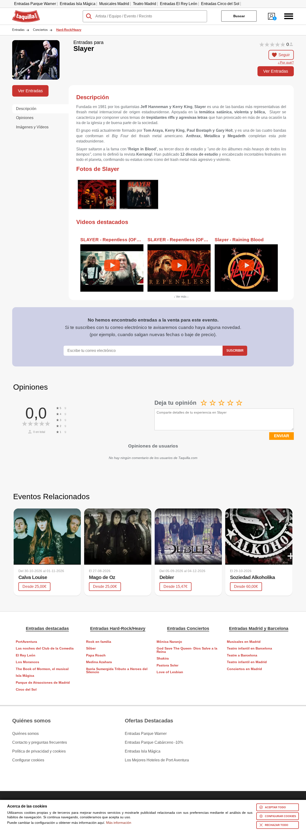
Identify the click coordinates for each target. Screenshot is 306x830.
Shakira (163, 658)
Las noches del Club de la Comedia (45, 648)
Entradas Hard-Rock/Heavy (117, 628)
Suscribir (234, 350)
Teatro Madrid (144, 4)
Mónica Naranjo (169, 642)
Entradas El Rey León (178, 4)
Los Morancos (27, 662)
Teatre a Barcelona (242, 655)
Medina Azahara (99, 662)
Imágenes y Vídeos (32, 127)
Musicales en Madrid (244, 642)
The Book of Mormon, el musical (42, 669)
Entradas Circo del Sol (220, 4)
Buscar (239, 16)
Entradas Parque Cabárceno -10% (154, 742)
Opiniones (24, 118)
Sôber (91, 648)
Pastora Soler (167, 665)
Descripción (26, 109)
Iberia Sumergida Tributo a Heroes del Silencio (117, 670)
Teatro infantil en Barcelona (249, 648)
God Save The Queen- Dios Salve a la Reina (187, 650)
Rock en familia (98, 642)
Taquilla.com (23, 12)
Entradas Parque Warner (35, 4)
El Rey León (25, 655)
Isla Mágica (25, 675)
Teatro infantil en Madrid (247, 662)
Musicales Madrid (114, 4)
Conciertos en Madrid (244, 669)
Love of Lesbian (170, 672)
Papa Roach (96, 655)
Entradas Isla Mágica (77, 4)
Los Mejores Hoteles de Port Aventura (157, 760)
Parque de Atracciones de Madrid (43, 682)
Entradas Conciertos (188, 628)
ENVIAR (281, 436)
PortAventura (26, 642)
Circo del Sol (26, 689)
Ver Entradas (275, 71)
